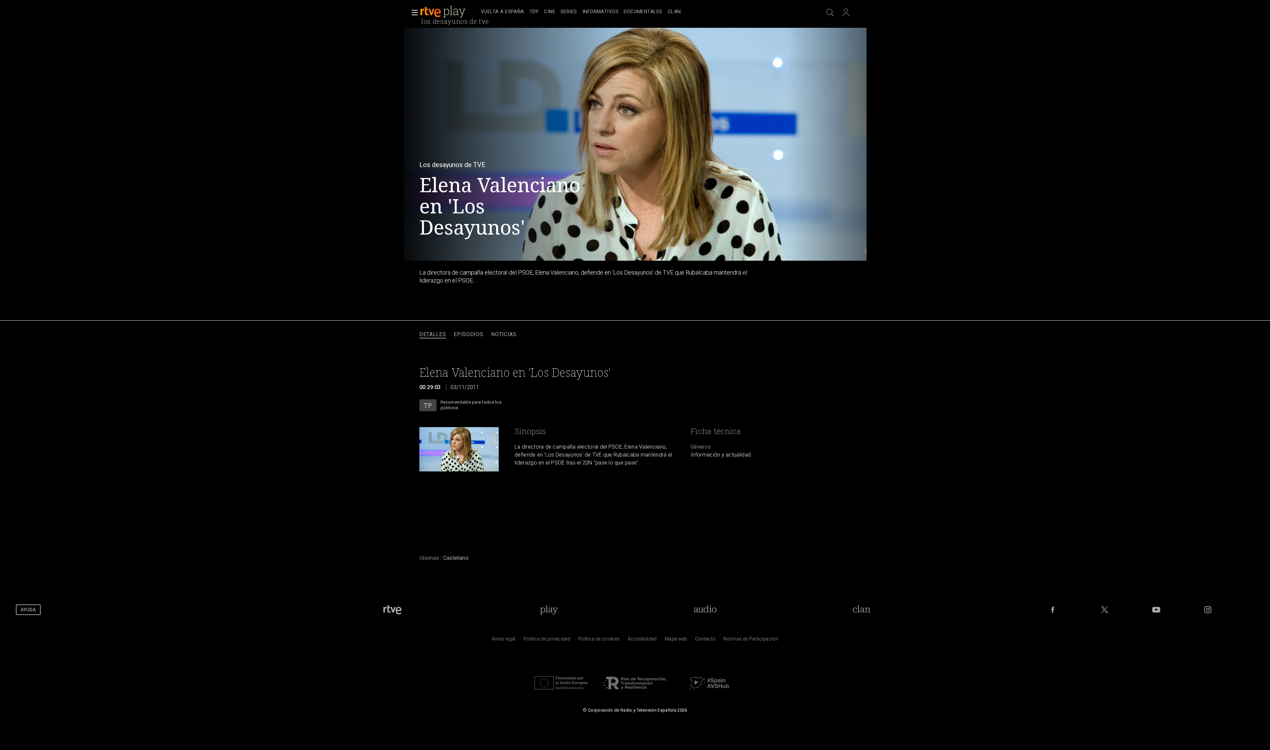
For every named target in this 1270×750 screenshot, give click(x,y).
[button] (412, 12)
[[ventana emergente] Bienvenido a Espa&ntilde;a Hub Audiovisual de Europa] (709, 691)
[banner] (449, 12)
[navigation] (642, 12)
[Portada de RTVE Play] (443, 12)
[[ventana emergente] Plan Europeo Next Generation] (561, 691)
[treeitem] (502, 12)
